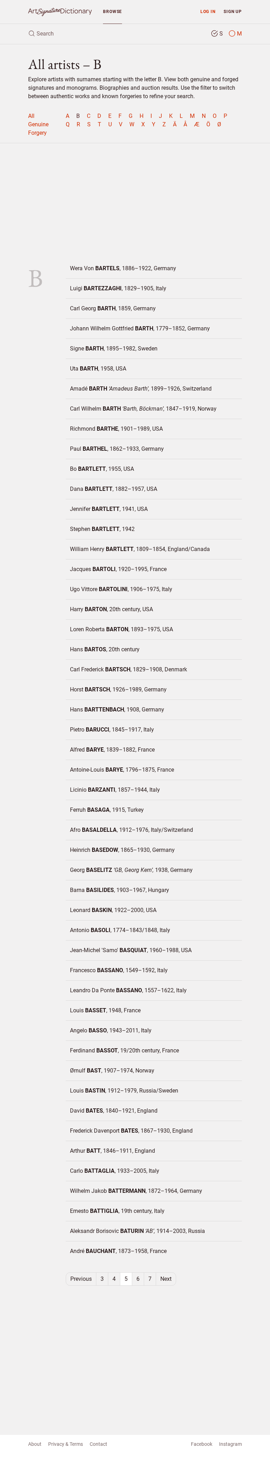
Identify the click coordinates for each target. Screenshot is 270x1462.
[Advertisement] (135, 198)
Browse (112, 11)
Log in (208, 11)
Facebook (201, 1444)
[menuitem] (31, 116)
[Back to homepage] (60, 12)
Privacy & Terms (65, 1444)
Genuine (38, 124)
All (31, 116)
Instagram (230, 1444)
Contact (98, 1444)
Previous (81, 1279)
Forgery (37, 132)
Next (166, 1279)
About (34, 1444)
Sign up (233, 11)
